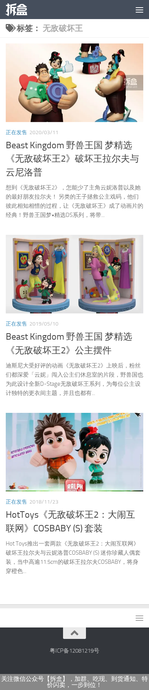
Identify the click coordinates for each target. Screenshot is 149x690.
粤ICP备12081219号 (74, 650)
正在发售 (16, 132)
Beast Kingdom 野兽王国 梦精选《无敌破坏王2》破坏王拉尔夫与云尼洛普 (72, 159)
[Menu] (139, 9)
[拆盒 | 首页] (20, 9)
